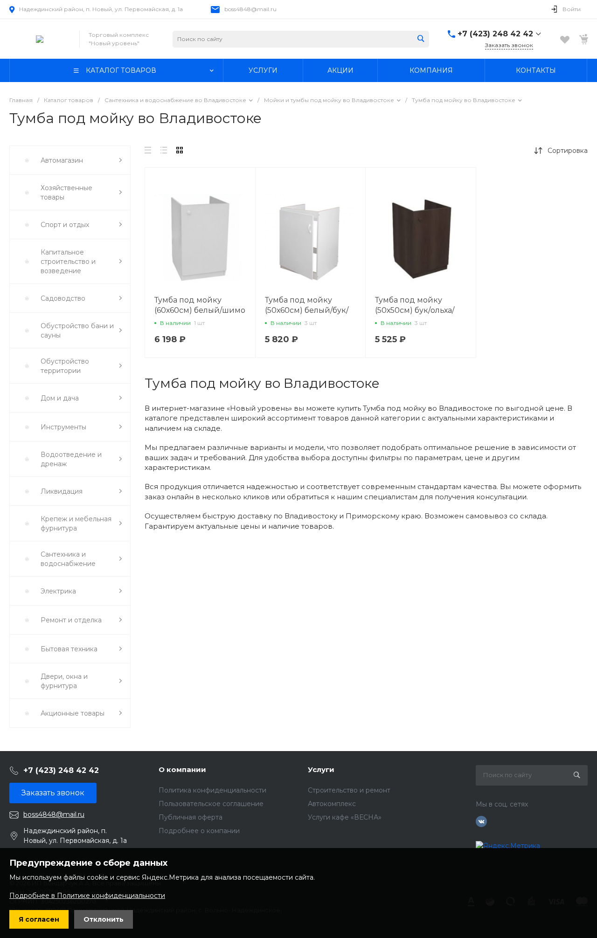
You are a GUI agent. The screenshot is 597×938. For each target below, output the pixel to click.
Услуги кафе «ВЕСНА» (345, 817)
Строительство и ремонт (349, 790)
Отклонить (103, 919)
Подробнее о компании (199, 831)
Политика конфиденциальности (212, 790)
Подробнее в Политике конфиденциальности (87, 895)
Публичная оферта (190, 817)
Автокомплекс (332, 804)
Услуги (321, 769)
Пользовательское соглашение (211, 804)
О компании (182, 769)
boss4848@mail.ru (250, 9)
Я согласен (39, 919)
